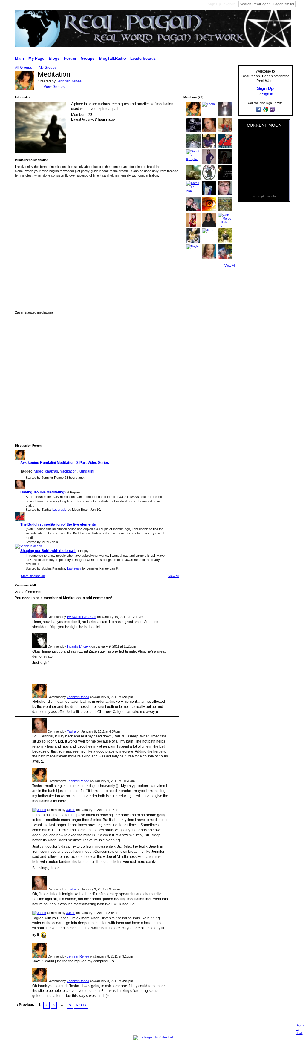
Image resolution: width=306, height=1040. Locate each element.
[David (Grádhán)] (225, 257)
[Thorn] (208, 103)
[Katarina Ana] (193, 190)
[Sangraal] (225, 115)
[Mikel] (20, 520)
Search (300, 4)
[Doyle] (192, 246)
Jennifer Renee (69, 81)
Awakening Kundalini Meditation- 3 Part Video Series (64, 463)
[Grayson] (193, 226)
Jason (70, 810)
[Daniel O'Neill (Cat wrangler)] (225, 241)
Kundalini (86, 471)
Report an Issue (252, 1028)
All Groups (23, 67)
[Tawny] (193, 146)
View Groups (54, 87)
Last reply (59, 509)
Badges (230, 1028)
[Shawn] (209, 226)
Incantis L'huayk (79, 646)
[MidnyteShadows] (193, 131)
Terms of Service (280, 1028)
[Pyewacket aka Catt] (39, 617)
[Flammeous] (209, 210)
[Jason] (39, 810)
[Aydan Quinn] (225, 162)
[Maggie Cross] (193, 178)
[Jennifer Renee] (24, 89)
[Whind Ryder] (225, 178)
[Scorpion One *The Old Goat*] (209, 178)
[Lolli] (193, 210)
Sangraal (49, 1028)
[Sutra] (225, 210)
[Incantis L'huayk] (39, 646)
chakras (51, 471)
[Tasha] (20, 488)
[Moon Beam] (209, 146)
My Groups (47, 67)
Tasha (71, 731)
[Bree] (207, 230)
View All (173, 576)
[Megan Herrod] (209, 162)
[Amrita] (225, 131)
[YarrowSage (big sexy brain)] (225, 194)
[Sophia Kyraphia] (29, 545)
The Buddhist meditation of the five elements (58, 524)
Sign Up (214, 4)
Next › (81, 1005)
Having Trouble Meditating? (43, 492)
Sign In (229, 4)
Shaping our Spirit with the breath (48, 551)
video (38, 471)
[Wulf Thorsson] (193, 241)
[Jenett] (209, 194)
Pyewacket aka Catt (81, 617)
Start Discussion (33, 576)
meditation (68, 471)
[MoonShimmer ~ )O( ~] (209, 257)
